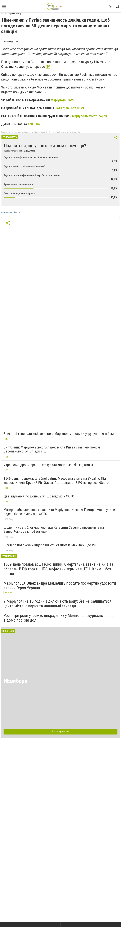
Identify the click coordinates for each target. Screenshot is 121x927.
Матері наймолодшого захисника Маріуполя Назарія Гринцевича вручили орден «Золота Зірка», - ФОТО (59, 512)
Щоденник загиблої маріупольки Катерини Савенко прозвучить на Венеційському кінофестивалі (54, 529)
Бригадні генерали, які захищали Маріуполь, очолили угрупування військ (59, 434)
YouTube (34, 124)
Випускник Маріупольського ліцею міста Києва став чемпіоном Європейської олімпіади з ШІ (52, 449)
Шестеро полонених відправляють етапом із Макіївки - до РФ (50, 545)
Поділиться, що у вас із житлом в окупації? (45, 145)
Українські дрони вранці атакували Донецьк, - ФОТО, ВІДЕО (48, 465)
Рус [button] (110, 6)
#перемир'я (6, 212)
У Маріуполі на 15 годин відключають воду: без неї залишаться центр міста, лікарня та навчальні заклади (57, 603)
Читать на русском (11, 41)
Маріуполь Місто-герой (89, 116)
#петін (17, 212)
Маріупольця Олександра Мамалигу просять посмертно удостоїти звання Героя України (60, 585)
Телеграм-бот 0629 (69, 108)
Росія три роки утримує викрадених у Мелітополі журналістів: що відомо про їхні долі (59, 618)
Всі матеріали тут (60, 731)
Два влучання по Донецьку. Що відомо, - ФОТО (39, 496)
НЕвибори (15, 680)
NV (48, 67)
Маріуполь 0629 (63, 100)
